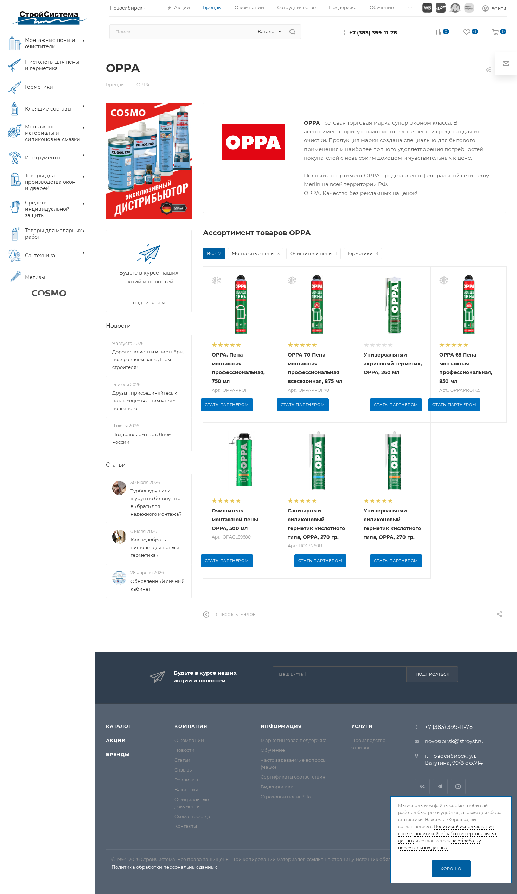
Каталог (119, 726)
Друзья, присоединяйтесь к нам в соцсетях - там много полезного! (144, 400)
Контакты (185, 826)
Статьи (116, 464)
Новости (118, 325)
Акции (116, 740)
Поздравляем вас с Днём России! (142, 438)
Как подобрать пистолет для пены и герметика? (154, 547)
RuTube (458, 786)
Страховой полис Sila (286, 796)
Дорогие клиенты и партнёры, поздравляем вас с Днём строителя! (148, 359)
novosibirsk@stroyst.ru (454, 741)
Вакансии (186, 789)
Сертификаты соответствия (293, 777)
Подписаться (433, 674)
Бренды (118, 754)
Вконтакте (422, 786)
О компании (189, 740)
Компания (190, 726)
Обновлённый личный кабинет (157, 585)
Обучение (273, 750)
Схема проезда (192, 816)
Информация (281, 726)
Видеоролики (277, 786)
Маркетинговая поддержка (294, 740)
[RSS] (488, 69)
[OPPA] (253, 142)
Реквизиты (187, 779)
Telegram (440, 786)
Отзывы (183, 770)
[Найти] (292, 31)
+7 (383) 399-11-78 (373, 32)
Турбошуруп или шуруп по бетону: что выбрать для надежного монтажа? (155, 502)
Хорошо (451, 868)
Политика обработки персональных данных (164, 867)
